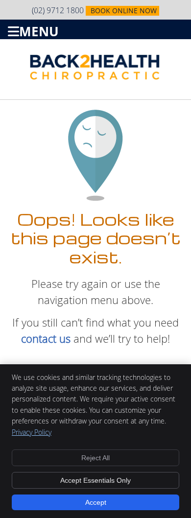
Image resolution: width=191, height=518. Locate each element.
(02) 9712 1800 (58, 10)
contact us (46, 338)
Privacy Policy (31, 432)
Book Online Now (124, 10)
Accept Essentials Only (95, 480)
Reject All (95, 458)
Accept (95, 502)
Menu (39, 30)
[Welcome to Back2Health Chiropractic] (95, 77)
